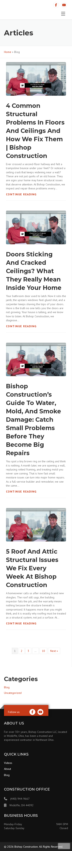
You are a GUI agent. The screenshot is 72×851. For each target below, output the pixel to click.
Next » (54, 651)
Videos (8, 763)
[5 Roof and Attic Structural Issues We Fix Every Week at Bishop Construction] (36, 524)
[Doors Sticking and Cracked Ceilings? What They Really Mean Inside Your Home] (36, 227)
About (7, 769)
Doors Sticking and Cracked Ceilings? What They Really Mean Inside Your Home (33, 271)
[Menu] (63, 13)
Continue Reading (21, 194)
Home (7, 52)
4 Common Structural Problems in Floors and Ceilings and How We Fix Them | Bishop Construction (35, 131)
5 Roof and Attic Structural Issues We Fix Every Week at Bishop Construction (32, 568)
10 (43, 651)
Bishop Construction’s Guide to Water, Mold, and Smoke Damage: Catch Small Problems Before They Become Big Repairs (33, 420)
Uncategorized (13, 693)
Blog (7, 687)
